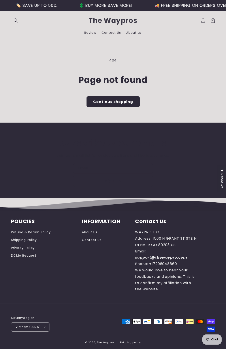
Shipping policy (130, 342)
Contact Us (92, 240)
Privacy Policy (23, 248)
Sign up (113, 181)
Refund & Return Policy (31, 232)
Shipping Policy (24, 240)
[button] (16, 20)
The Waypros (106, 342)
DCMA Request (23, 255)
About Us (89, 232)
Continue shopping (113, 101)
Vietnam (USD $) (28, 327)
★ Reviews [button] (221, 179)
